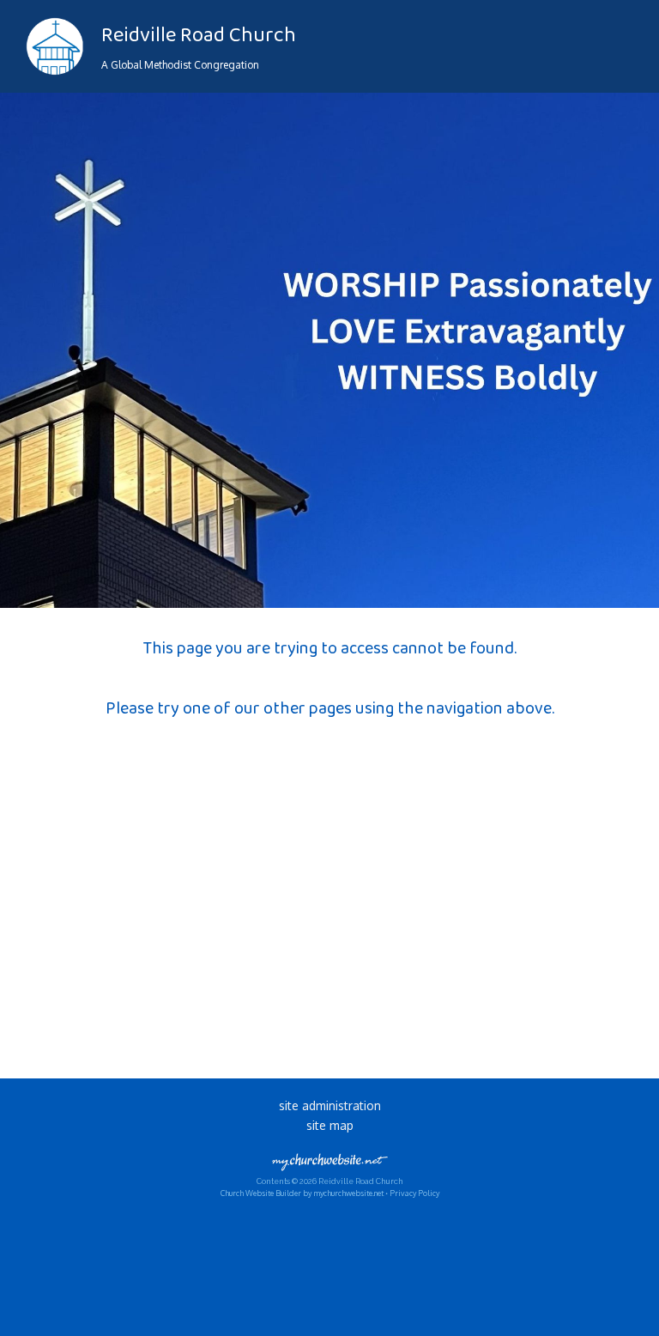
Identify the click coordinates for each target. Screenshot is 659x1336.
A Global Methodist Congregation (180, 64)
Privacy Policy (414, 1193)
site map (330, 1125)
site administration (330, 1105)
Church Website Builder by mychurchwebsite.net (302, 1193)
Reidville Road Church (198, 35)
